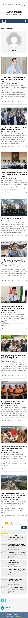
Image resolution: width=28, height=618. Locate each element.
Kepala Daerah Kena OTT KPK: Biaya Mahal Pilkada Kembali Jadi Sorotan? (14, 129)
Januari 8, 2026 (5, 312)
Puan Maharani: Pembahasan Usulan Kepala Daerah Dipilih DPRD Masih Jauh (13, 261)
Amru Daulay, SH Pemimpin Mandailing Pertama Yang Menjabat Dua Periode (17, 536)
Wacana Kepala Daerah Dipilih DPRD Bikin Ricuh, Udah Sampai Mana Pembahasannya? (13, 357)
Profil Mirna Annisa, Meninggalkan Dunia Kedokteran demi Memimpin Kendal (16, 571)
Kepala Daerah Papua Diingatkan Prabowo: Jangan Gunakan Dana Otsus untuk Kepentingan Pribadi (14, 448)
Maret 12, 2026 (5, 132)
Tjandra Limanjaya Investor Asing (11, 219)
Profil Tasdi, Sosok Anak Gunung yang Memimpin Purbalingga (17, 561)
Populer (4, 532)
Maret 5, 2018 (12, 556)
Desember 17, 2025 (6, 452)
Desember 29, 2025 (6, 406)
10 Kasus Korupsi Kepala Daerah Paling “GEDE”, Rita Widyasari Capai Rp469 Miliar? (13, 79)
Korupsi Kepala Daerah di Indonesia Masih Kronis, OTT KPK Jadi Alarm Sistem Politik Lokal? (14, 174)
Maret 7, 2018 (12, 591)
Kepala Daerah (14, 11)
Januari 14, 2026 (6, 264)
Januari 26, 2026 (6, 178)
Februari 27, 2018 (13, 539)
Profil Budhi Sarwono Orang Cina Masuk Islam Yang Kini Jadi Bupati (16, 544)
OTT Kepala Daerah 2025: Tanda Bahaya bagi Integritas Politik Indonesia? (13, 403)
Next (21, 523)
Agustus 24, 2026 (6, 83)
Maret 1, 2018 (12, 547)
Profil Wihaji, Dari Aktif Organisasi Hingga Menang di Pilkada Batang (16, 553)
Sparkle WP (19, 616)
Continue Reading (21, 101)
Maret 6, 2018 (12, 574)
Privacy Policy (17, 2)
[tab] (4, 532)
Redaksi (14, 50)
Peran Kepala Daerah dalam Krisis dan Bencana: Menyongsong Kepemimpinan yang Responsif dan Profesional (13, 495)
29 (16, 523)
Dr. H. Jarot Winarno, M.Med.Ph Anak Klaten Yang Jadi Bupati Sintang (17, 588)
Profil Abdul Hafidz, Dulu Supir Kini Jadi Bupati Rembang (16, 579)
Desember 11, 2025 (6, 499)
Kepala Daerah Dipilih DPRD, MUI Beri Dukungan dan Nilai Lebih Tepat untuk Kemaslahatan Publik (12, 308)
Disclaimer (10, 2)
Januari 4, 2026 (5, 361)
